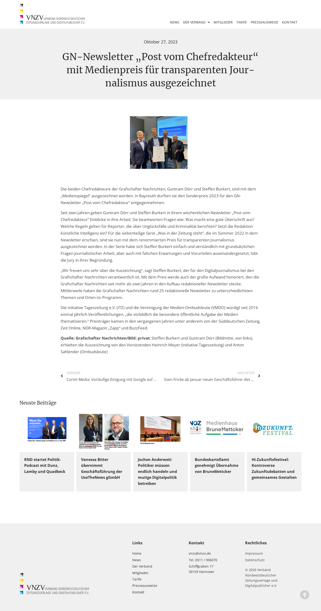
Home (136, 553)
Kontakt (289, 22)
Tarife (241, 22)
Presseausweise (264, 22)
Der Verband (194, 22)
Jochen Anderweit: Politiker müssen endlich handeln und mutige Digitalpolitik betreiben (157, 471)
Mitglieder (223, 22)
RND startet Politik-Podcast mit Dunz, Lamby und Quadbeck (44, 465)
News (174, 22)
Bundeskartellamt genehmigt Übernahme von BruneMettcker (216, 465)
